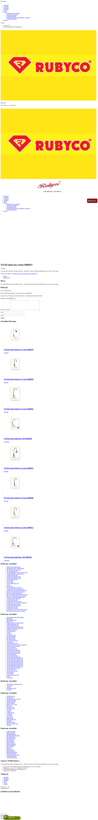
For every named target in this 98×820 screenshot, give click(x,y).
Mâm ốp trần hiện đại (12, 752)
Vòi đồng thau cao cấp (12, 643)
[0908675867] (6, 818)
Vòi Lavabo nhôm (11, 647)
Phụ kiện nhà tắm (11, 638)
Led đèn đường (10, 712)
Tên (2, 312)
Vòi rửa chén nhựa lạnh (12, 655)
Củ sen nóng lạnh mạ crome (13, 604)
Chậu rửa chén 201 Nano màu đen (15, 622)
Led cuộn (9, 710)
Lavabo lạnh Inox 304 (12, 600)
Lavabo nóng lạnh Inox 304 (13, 598)
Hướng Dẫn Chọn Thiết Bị (13, 13)
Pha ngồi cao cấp (11, 722)
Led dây (9, 711)
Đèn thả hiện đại (11, 750)
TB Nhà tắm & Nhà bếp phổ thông (15, 617)
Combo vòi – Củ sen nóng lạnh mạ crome (17, 609)
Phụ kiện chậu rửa (11, 636)
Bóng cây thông (10, 703)
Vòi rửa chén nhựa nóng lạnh (14, 657)
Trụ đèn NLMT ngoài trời (13, 755)
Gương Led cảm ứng (12, 629)
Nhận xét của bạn (5, 309)
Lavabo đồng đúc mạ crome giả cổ (15, 589)
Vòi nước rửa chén (11, 688)
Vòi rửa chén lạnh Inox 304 (13, 653)
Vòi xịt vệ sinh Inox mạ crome (14, 587)
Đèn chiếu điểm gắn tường (13, 735)
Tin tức (5, 12)
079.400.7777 (25, 768)
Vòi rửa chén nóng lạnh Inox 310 (15, 666)
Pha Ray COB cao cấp (12, 723)
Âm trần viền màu (11, 701)
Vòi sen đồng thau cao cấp (13, 668)
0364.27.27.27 (92, 200)
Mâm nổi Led (10, 718)
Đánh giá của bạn (5, 298)
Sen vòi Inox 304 (11, 639)
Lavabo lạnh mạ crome (12, 606)
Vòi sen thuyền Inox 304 (13, 583)
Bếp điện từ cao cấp (11, 620)
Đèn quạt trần (10, 746)
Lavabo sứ (9, 633)
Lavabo (8, 632)
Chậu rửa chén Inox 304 (13, 625)
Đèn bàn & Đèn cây (11, 734)
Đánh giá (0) (7, 277)
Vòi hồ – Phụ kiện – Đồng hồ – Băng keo (17, 644)
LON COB (9, 715)
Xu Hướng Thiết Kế (12, 19)
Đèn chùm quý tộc (11, 738)
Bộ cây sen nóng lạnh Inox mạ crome (16, 591)
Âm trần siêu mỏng (11, 700)
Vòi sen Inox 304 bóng (12, 579)
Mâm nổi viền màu (11, 719)
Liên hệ (5, 20)
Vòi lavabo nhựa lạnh (12, 649)
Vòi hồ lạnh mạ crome (17, 273)
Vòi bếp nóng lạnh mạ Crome (14, 578)
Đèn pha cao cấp (11, 708)
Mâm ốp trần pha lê (11, 753)
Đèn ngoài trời (10, 741)
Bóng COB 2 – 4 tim (12, 704)
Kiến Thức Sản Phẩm (12, 14)
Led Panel (9, 714)
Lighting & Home (11, 731)
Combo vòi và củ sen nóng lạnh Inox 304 (17, 590)
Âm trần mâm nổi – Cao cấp (13, 699)
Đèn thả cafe (10, 749)
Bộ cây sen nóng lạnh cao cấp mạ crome (16, 595)
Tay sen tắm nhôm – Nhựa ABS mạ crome (17, 572)
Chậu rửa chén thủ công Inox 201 (15, 627)
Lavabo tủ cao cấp (11, 635)
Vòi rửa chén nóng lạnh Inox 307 (15, 662)
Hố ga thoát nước (11, 631)
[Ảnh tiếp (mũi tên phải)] (2, 814)
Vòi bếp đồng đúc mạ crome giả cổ (15, 573)
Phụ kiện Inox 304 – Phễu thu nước (15, 568)
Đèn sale (9, 748)
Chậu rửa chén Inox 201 (13, 624)
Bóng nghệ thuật (11, 733)
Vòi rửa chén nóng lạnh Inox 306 (15, 661)
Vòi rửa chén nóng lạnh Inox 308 (15, 664)
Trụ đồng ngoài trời (11, 756)
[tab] (50, 276)
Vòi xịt (8, 584)
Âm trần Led (10, 697)
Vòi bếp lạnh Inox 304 (12, 575)
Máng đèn (9, 721)
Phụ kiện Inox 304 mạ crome (14, 569)
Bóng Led (9, 705)
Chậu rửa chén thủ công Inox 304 (15, 628)
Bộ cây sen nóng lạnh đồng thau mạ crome (17, 594)
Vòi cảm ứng (10, 642)
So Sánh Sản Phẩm (11, 16)
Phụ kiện (9, 689)
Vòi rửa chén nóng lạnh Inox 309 (15, 665)
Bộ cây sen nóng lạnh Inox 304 (14, 593)
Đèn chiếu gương (11, 737)
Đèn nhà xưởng (10, 742)
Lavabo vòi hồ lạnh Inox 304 (14, 601)
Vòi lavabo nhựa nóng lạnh (13, 650)
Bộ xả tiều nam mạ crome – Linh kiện (16, 611)
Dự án (5, 10)
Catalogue (6, 8)
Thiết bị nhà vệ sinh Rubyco (30, 273)
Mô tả (5, 276)
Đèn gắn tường (10, 739)
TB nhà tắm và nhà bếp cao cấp (14, 684)
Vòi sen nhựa (10, 582)
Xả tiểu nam (10, 586)
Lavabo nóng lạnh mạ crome (14, 605)
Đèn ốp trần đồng (11, 745)
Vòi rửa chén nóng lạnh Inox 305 (15, 660)
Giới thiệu (6, 6)
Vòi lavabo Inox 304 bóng (13, 646)
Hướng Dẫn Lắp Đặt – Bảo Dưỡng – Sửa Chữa (18, 17)
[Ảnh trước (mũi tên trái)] (1, 814)
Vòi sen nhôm (10, 580)
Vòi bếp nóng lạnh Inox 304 (13, 576)
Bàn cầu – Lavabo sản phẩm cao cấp (15, 597)
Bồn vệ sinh (10, 621)
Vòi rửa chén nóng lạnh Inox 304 (15, 658)
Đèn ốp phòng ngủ (11, 744)
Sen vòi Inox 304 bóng (12, 640)
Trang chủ (6, 5)
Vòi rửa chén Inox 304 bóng (14, 651)
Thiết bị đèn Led (11, 696)
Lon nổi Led (10, 716)
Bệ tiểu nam (10, 618)
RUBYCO (3, 102)
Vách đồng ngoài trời (12, 757)
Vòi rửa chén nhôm (11, 654)
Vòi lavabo (9, 685)
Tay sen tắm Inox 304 (12, 571)
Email (2, 315)
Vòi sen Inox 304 (11, 669)
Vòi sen (8, 687)
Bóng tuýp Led (10, 707)
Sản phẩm (6, 9)
